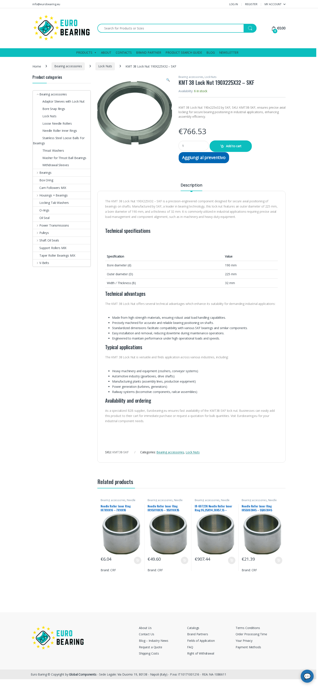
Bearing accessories (68, 66)
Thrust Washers (53, 150)
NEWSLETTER (229, 52)
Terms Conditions (248, 628)
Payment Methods (248, 647)
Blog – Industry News (153, 641)
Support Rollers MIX (52, 248)
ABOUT (106, 52)
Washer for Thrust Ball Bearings (64, 158)
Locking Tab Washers (54, 203)
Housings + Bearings (53, 195)
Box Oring (46, 180)
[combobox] (170, 28)
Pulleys (44, 233)
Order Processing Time (251, 634)
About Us (145, 628)
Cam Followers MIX (52, 188)
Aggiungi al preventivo (204, 157)
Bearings (45, 173)
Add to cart (233, 146)
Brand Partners (197, 634)
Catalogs (193, 628)
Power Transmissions (54, 225)
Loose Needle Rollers (57, 123)
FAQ (190, 647)
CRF (113, 570)
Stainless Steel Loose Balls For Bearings (59, 140)
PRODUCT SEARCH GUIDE (183, 52)
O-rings (44, 210)
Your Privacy (244, 641)
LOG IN (233, 4)
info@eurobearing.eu (46, 4)
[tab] (191, 187)
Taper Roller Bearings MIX (57, 255)
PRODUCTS (84, 52)
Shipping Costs (149, 653)
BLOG (210, 52)
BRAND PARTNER (148, 52)
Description (191, 185)
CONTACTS (124, 52)
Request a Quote (150, 647)
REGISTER (251, 4)
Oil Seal (44, 218)
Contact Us (146, 634)
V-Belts (44, 263)
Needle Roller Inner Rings (118, 501)
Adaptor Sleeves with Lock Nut (63, 101)
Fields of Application (201, 641)
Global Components (82, 674)
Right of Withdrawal (200, 653)
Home (36, 66)
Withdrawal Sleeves (55, 165)
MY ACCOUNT (273, 4)
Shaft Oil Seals (49, 240)
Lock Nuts (105, 66)
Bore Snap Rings (53, 109)
